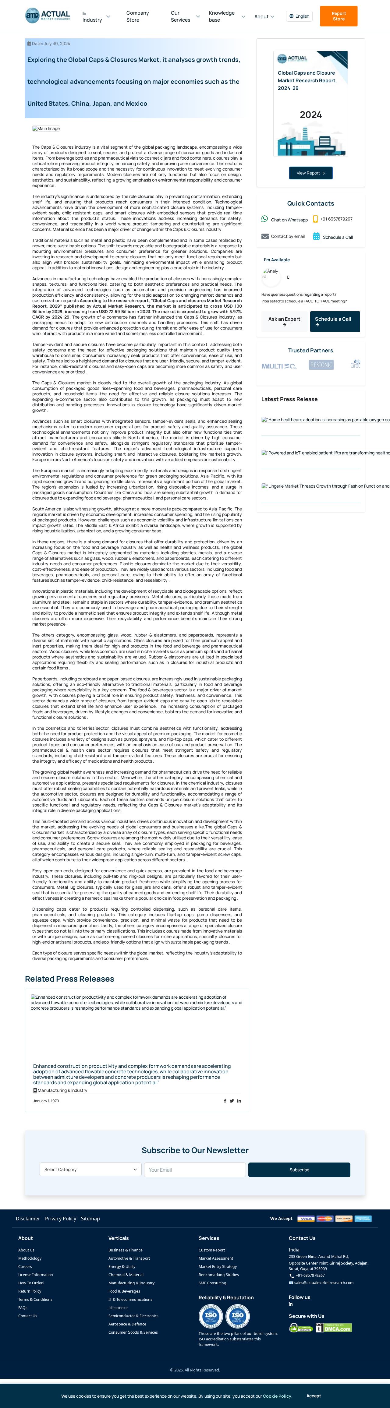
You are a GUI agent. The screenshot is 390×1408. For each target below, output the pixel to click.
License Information (35, 1274)
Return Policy (29, 1291)
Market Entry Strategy (218, 1266)
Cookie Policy (277, 1396)
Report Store (339, 16)
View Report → (311, 173)
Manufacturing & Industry (131, 1283)
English (302, 16)
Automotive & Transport (129, 1258)
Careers (25, 1266)
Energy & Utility (121, 1266)
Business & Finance (125, 1250)
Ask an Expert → (284, 322)
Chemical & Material (126, 1274)
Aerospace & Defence (127, 1324)
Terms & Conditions (35, 1299)
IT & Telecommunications (130, 1299)
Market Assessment (216, 1258)
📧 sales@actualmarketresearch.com (321, 1282)
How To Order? (31, 1283)
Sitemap (90, 1218)
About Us (26, 1250)
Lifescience (118, 1307)
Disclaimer (28, 1218)
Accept (314, 1396)
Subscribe (299, 1170)
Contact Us (27, 1315)
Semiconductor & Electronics (133, 1315)
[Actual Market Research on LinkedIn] (290, 1304)
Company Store (137, 16)
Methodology (29, 1258)
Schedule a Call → (333, 322)
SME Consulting (212, 1283)
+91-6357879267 (310, 1275)
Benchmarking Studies (219, 1274)
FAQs (22, 1307)
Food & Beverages (124, 1291)
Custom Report (212, 1250)
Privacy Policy (60, 1218)
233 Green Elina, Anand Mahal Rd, (319, 1256)
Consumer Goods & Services (133, 1332)
